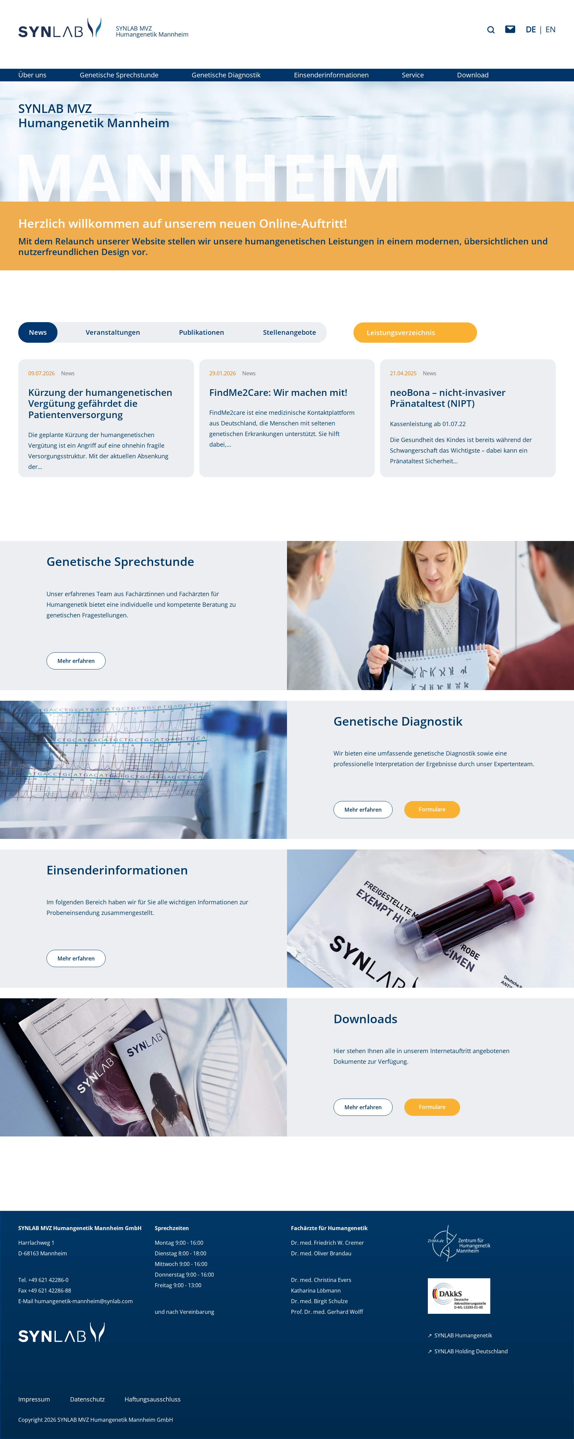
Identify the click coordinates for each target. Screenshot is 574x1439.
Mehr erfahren (76, 661)
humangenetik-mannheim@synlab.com (84, 1301)
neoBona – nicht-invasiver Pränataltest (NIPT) (448, 398)
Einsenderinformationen (331, 75)
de (531, 29)
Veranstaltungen (113, 332)
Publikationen (201, 332)
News (38, 332)
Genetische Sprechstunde (119, 75)
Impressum (34, 1399)
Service (413, 75)
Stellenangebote (289, 332)
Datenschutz (87, 1399)
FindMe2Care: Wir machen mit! (278, 392)
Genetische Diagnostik (226, 75)
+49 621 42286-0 (48, 1280)
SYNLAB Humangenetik (463, 1335)
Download (473, 75)
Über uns (32, 75)
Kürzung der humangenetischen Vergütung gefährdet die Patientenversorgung (100, 403)
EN (550, 29)
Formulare (432, 809)
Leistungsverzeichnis (401, 332)
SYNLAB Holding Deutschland (471, 1351)
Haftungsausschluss (153, 1399)
